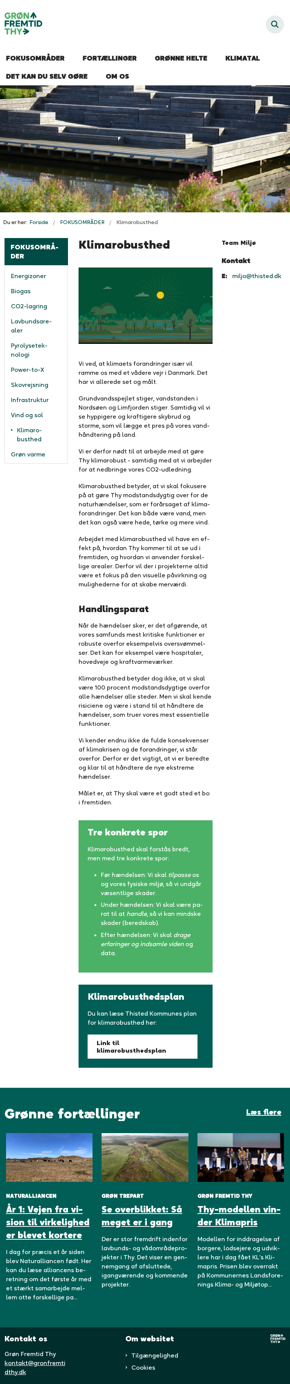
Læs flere (263, 1111)
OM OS (117, 76)
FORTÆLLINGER (110, 58)
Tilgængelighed (154, 1355)
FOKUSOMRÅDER (35, 58)
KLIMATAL (242, 58)
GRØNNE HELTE (181, 58)
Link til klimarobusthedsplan (131, 1046)
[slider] (137, 338)
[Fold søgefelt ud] (275, 24)
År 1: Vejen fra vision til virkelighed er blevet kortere (47, 1222)
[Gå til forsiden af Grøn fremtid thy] (21, 24)
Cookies (143, 1367)
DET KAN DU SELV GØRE (47, 76)
